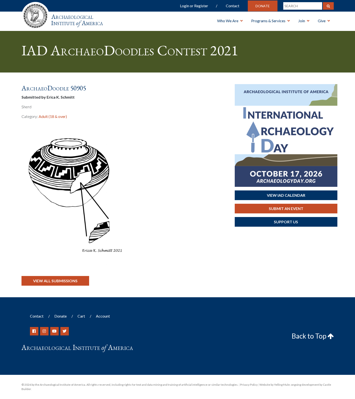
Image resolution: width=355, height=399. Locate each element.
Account (103, 316)
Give (322, 20)
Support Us (286, 221)
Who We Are (227, 20)
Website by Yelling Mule (274, 384)
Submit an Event (286, 208)
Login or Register (194, 5)
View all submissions (55, 280)
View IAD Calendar (286, 195)
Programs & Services (268, 20)
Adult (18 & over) (53, 116)
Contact (232, 5)
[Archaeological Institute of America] (35, 14)
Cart (81, 316)
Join (301, 20)
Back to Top (309, 336)
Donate (263, 6)
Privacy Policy (249, 384)
